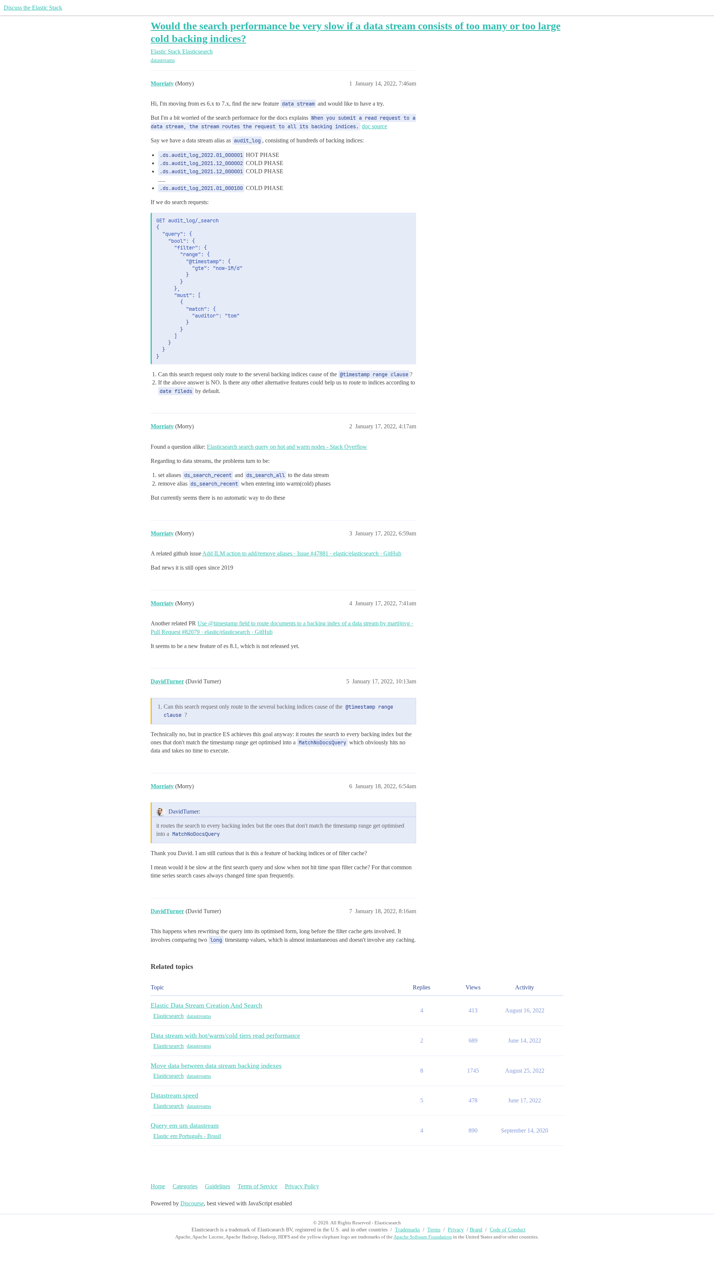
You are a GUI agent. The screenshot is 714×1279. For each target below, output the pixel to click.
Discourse (192, 1203)
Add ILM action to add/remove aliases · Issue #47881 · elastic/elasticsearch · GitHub (301, 553)
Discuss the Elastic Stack (33, 7)
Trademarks (407, 1230)
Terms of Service (257, 1186)
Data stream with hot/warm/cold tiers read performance (225, 1035)
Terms (433, 1230)
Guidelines (217, 1186)
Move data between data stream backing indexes (216, 1065)
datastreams (163, 60)
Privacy (456, 1230)
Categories (185, 1186)
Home (158, 1186)
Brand (476, 1230)
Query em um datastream (185, 1125)
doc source (374, 126)
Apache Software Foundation (422, 1237)
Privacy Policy (302, 1186)
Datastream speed (174, 1095)
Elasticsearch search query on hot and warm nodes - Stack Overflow (287, 447)
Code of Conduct (507, 1230)
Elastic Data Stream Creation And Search (206, 1005)
